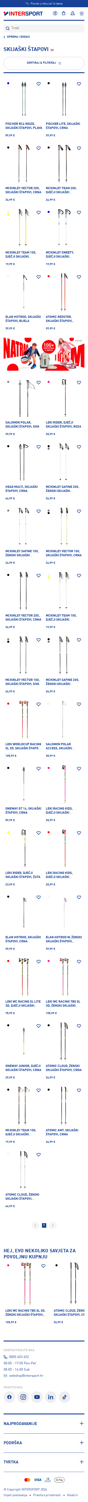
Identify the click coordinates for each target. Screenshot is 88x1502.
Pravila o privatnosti (47, 1495)
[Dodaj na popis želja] (38, 84)
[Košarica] (63, 13)
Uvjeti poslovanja (15, 1495)
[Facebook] (9, 1397)
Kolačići (72, 1495)
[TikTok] (64, 1397)
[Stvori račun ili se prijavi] (72, 13)
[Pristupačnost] (55, 13)
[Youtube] (37, 1397)
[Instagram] (23, 1397)
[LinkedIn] (50, 1397)
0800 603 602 (19, 1357)
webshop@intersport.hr (26, 1376)
